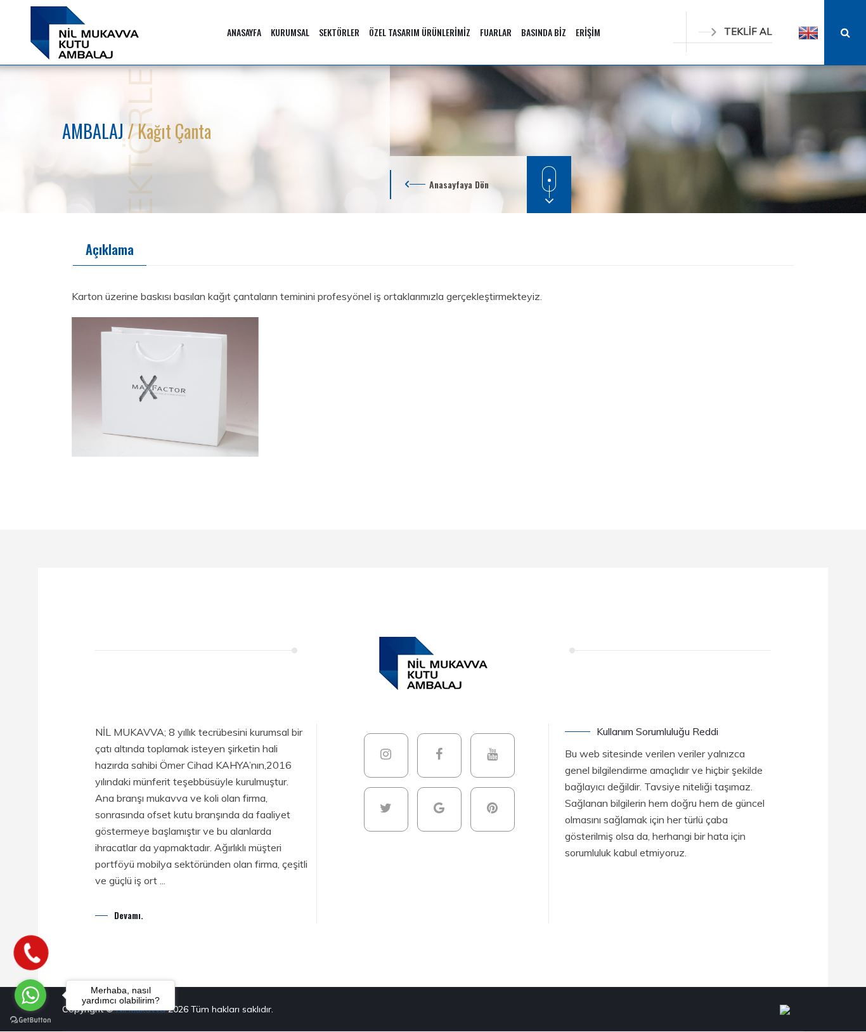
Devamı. (128, 915)
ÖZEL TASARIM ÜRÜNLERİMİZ (419, 32)
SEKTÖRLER (339, 32)
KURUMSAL (290, 32)
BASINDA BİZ (543, 32)
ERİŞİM (588, 32)
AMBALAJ (94, 131)
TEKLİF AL (748, 31)
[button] (808, 32)
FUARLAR (496, 32)
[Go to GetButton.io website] (30, 1019)
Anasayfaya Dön (459, 184)
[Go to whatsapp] (30, 995)
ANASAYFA (244, 32)
